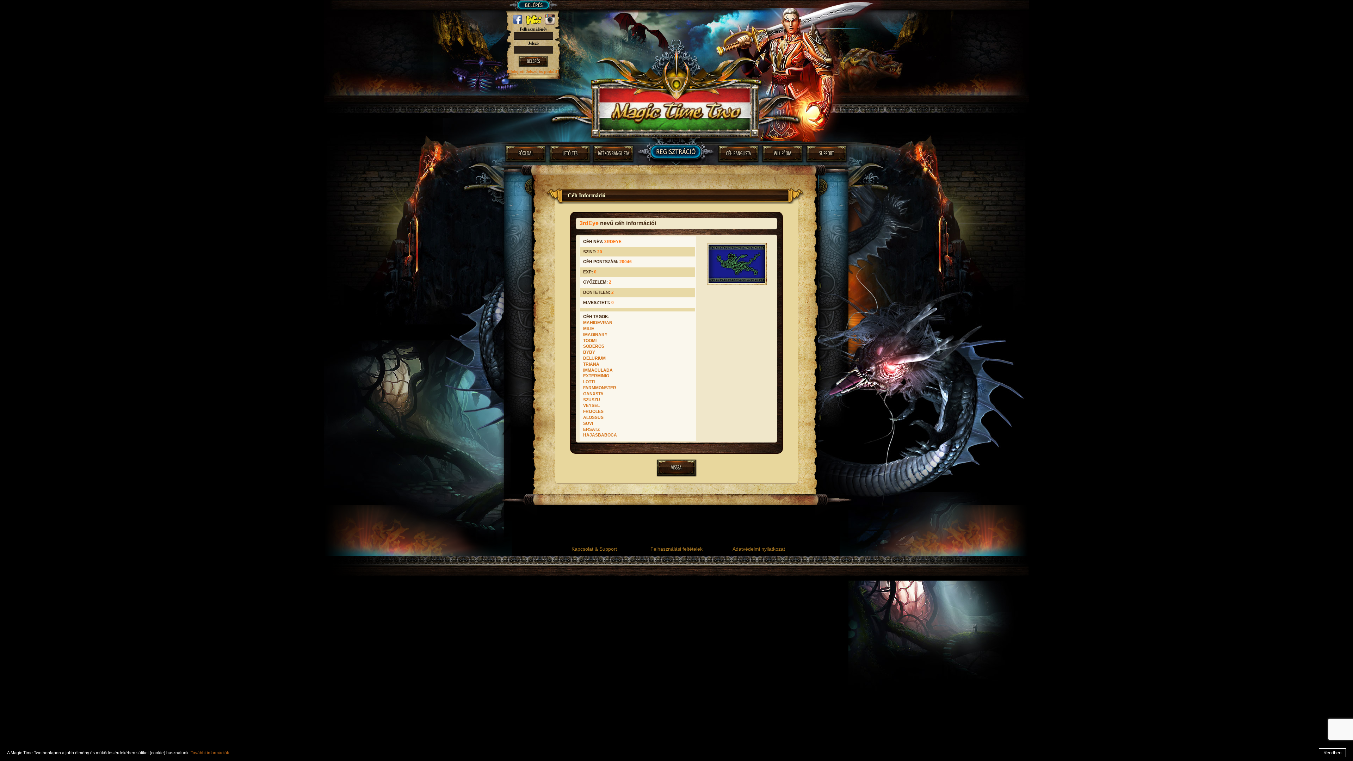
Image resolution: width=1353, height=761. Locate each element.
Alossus (593, 417)
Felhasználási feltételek (676, 549)
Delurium (594, 358)
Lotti (589, 381)
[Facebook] (518, 23)
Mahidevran (597, 322)
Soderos (593, 346)
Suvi (588, 423)
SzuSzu (591, 399)
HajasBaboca (600, 435)
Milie (588, 328)
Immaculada (598, 370)
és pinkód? (549, 71)
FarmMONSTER (599, 387)
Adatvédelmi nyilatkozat (759, 549)
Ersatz (591, 429)
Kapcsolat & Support (594, 549)
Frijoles (593, 411)
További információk (210, 752)
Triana (591, 364)
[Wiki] (534, 23)
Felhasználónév (533, 29)
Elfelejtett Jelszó (523, 71)
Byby (589, 352)
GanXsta (593, 393)
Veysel (591, 405)
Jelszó (533, 43)
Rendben (1332, 752)
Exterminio (596, 375)
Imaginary (595, 334)
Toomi (590, 340)
